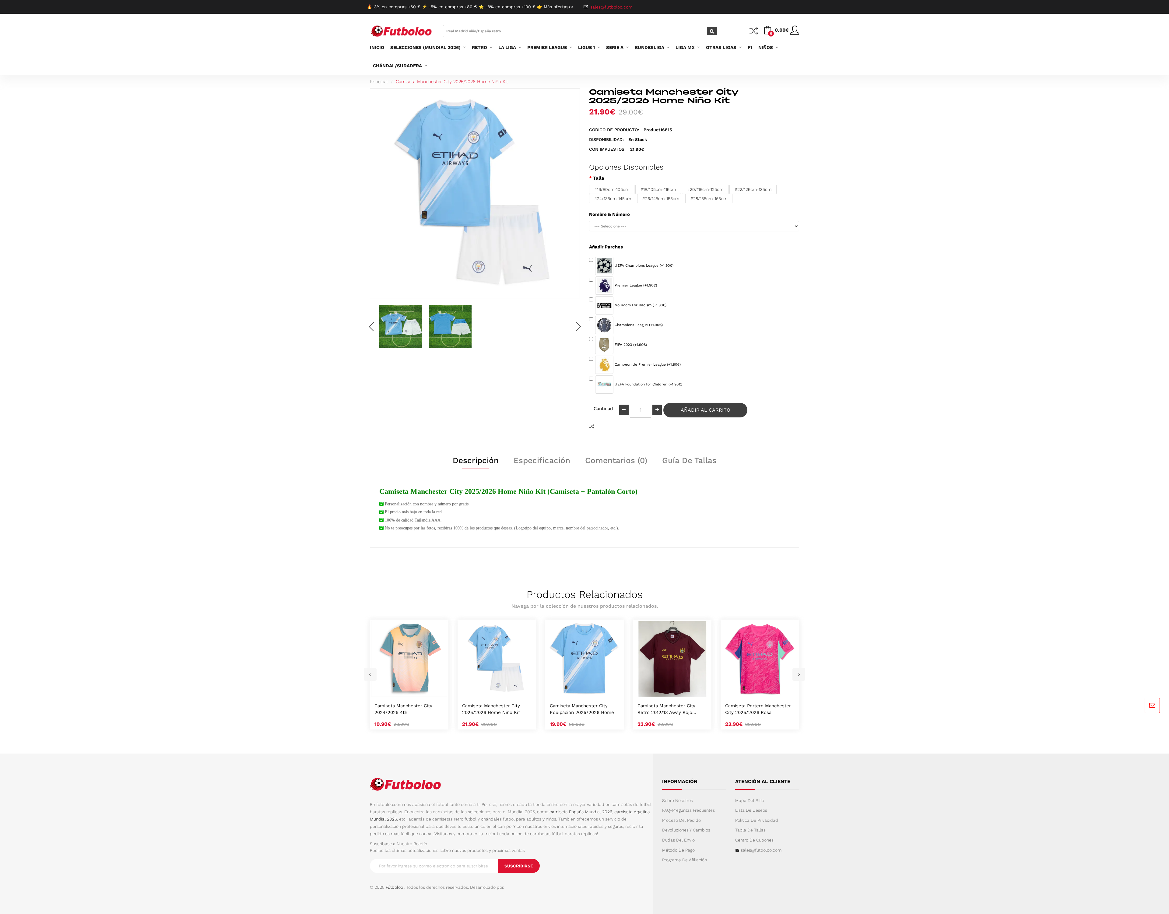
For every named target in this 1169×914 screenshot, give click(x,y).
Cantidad (603, 408)
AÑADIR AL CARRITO (705, 410)
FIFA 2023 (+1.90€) (630, 345)
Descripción (476, 460)
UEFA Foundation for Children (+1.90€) (647, 384)
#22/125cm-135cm (753, 189)
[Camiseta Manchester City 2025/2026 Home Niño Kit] (401, 326)
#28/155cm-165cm (708, 198)
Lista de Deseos (751, 810)
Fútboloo (394, 887)
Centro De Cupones (754, 840)
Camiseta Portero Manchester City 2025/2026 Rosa (758, 709)
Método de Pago (678, 850)
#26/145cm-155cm (660, 198)
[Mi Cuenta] (794, 32)
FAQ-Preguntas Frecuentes (688, 810)
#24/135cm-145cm (612, 198)
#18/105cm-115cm (658, 189)
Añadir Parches (606, 247)
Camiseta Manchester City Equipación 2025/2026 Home (582, 709)
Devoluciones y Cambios (686, 830)
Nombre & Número (609, 214)
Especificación (542, 460)
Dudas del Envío (678, 840)
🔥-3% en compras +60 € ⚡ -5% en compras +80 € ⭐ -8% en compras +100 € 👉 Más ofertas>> (470, 6)
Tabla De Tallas (750, 830)
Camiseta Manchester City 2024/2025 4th (403, 709)
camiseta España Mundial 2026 (580, 811)
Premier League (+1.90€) (635, 285)
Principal (379, 81)
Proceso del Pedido (681, 820)
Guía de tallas (689, 460)
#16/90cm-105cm (611, 189)
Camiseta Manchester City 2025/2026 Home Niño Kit (452, 81)
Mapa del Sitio (749, 800)
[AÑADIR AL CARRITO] (401, 690)
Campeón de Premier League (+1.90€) (647, 364)
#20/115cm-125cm (705, 189)
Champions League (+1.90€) (638, 325)
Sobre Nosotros (677, 800)
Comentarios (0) (616, 460)
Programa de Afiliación (684, 859)
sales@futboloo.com (761, 850)
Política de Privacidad (756, 820)
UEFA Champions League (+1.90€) (643, 265)
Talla (598, 178)
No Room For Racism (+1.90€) (639, 305)
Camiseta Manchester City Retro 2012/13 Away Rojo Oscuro (666, 709)
